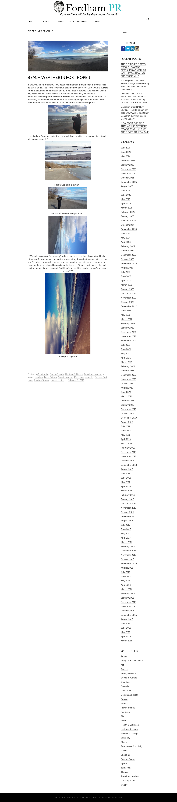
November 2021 (128, 336)
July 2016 (125, 572)
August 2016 (127, 568)
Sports (124, 763)
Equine (124, 699)
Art (122, 665)
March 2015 (126, 640)
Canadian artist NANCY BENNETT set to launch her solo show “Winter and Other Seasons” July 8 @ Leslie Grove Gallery (135, 113)
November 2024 (128, 220)
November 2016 (128, 555)
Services (47, 21)
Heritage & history (74, 374)
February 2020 (128, 400)
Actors (124, 656)
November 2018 (128, 456)
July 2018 (125, 473)
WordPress (82, 797)
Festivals (125, 712)
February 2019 (128, 448)
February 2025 (128, 212)
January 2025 (127, 216)
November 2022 (128, 298)
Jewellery (125, 738)
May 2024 (125, 238)
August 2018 (127, 469)
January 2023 (127, 289)
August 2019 (127, 422)
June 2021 (126, 349)
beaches (39, 377)
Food (123, 720)
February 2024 (128, 246)
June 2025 (126, 195)
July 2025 (125, 190)
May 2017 (125, 533)
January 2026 (127, 165)
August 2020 (127, 388)
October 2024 (127, 225)
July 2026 (125, 148)
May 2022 (125, 315)
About (33, 21)
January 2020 (127, 405)
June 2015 (126, 628)
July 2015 (125, 623)
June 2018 (126, 478)
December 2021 (128, 332)
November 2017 (128, 508)
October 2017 (127, 512)
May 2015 (125, 632)
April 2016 (126, 585)
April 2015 (126, 636)
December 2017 (128, 503)
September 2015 (129, 615)
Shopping (125, 755)
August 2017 (127, 520)
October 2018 (127, 460)
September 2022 (129, 306)
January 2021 (127, 370)
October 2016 (127, 559)
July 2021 (125, 345)
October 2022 (127, 302)
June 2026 (126, 152)
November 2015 (128, 606)
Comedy (125, 686)
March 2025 (126, 208)
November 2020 (128, 379)
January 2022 (127, 328)
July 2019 (125, 426)
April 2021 (126, 358)
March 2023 (126, 285)
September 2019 (129, 418)
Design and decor (129, 695)
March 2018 (126, 490)
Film (123, 716)
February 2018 (128, 495)
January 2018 (127, 499)
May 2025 (125, 199)
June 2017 (126, 529)
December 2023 (128, 255)
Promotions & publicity (132, 746)
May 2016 (125, 580)
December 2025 (128, 169)
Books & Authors (129, 678)
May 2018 (125, 482)
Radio (123, 750)
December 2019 (128, 409)
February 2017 (128, 546)
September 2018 (129, 465)
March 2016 (126, 589)
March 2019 (126, 443)
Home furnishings (129, 733)
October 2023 (127, 259)
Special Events (128, 759)
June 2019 (126, 430)
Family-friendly (57, 374)
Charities (125, 682)
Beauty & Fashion (129, 673)
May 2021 (125, 353)
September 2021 (129, 340)
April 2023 (126, 280)
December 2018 (128, 452)
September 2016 (129, 563)
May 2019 (125, 435)
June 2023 (126, 276)
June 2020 (126, 392)
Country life (42, 374)
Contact (97, 21)
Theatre (124, 772)
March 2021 (126, 362)
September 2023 (129, 263)
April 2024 (126, 242)
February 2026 (128, 160)
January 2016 (127, 598)
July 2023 (125, 272)
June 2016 (126, 576)
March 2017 (126, 542)
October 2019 (127, 413)
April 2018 (126, 486)
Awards (124, 669)
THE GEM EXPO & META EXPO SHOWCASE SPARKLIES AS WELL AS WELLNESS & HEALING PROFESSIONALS (133, 70)
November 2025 (128, 173)
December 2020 (128, 375)
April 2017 (126, 538)
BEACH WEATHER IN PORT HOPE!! (59, 77)
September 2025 (129, 182)
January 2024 (127, 250)
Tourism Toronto (41, 380)
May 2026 (125, 156)
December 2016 (128, 550)
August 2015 (127, 619)
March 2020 (126, 396)
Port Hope (79, 377)
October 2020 (127, 383)
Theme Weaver (115, 797)
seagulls (89, 377)
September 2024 (129, 229)
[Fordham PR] (88, 8)
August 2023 (127, 268)
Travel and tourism (93, 374)
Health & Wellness (130, 725)
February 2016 (128, 593)
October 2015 (127, 610)
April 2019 (126, 439)
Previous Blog (78, 21)
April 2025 (126, 203)
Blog (61, 21)
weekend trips (57, 380)
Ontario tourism (65, 377)
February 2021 (128, 366)
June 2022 (126, 310)
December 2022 (128, 293)
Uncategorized (128, 780)
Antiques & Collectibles (132, 660)
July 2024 (125, 233)
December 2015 (128, 602)
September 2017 (129, 516)
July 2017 (125, 525)
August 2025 (127, 186)
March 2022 (126, 319)
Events (124, 703)
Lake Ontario (50, 377)
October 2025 (127, 178)
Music (124, 742)
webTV (124, 785)
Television (125, 768)
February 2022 (128, 323)
